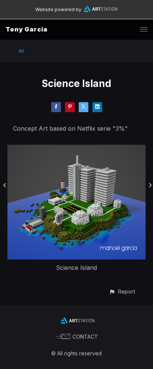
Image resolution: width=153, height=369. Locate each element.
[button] (122, 291)
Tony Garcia (27, 29)
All (21, 51)
